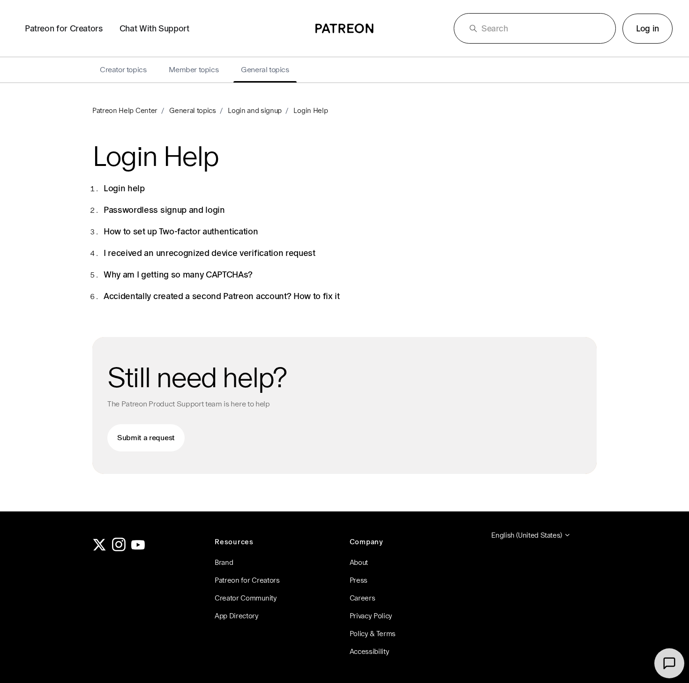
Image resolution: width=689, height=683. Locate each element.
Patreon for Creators (64, 28)
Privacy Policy (371, 616)
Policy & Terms (373, 634)
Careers (362, 598)
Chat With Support (154, 28)
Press (358, 580)
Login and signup (255, 110)
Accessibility (369, 651)
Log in (647, 28)
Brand (224, 562)
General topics (192, 110)
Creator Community (246, 598)
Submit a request (146, 437)
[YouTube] (138, 549)
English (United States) (527, 535)
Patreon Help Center (124, 110)
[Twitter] (99, 549)
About (359, 562)
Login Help (310, 110)
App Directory (237, 616)
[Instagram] (119, 549)
